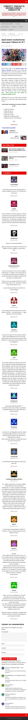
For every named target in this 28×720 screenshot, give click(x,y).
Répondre (14, 196)
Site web (4, 652)
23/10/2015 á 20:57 (14, 240)
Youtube (17, 23)
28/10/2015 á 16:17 (14, 526)
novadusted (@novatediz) (14, 479)
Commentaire (5, 632)
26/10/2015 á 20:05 (14, 359)
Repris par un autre (9, 114)
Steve (17, 166)
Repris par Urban (8, 111)
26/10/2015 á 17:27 (14, 267)
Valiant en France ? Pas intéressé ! (12, 118)
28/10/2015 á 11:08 (14, 458)
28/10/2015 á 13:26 (14, 481)
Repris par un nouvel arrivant (11, 116)
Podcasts (14, 26)
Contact (21, 26)
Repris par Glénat (8, 113)
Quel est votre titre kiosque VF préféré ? (17, 157)
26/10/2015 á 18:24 (14, 307)
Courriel (4, 648)
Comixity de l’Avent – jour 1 (17, 667)
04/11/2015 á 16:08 (14, 592)
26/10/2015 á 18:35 (14, 331)
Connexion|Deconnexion (7, 23)
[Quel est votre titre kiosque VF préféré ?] (5, 160)
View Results (14, 124)
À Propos (11, 29)
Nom (3, 643)
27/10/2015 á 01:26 (14, 402)
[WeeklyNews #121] (5, 167)
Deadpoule (14, 401)
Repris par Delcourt (9, 109)
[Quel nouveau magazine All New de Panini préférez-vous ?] (5, 152)
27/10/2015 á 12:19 (14, 428)
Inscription (4, 29)
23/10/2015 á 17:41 (14, 186)
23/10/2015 (5, 46)
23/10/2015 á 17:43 (14, 210)
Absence (11, 685)
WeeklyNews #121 (14, 164)
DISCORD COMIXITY (5, 26)
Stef (11, 46)
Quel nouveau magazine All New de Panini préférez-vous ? (17, 149)
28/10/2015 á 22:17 (14, 550)
